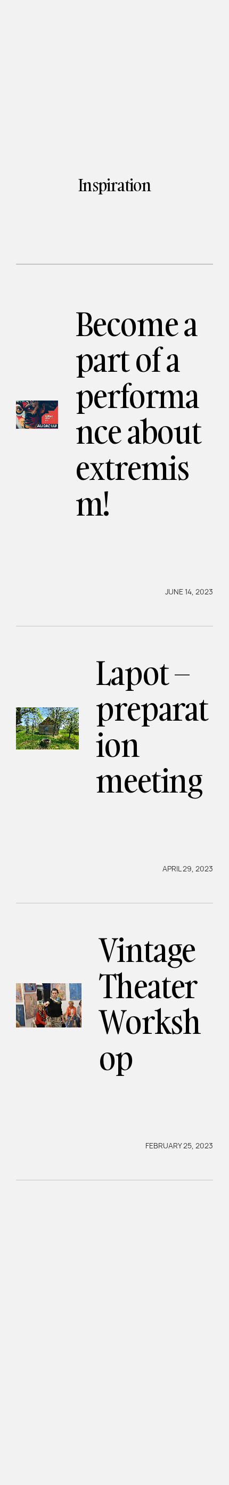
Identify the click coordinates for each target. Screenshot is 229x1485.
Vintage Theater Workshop (150, 1003)
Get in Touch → (73, 1394)
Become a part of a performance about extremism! (138, 413)
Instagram (107, 1436)
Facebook (43, 1436)
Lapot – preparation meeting (152, 726)
